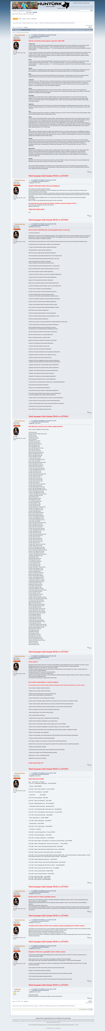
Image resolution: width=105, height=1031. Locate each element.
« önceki (87, 25)
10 (22, 27)
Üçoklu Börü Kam (20, 35)
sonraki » (91, 25)
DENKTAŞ (18, 989)
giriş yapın (23, 10)
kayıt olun (29, 10)
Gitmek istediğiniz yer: (83, 1009)
